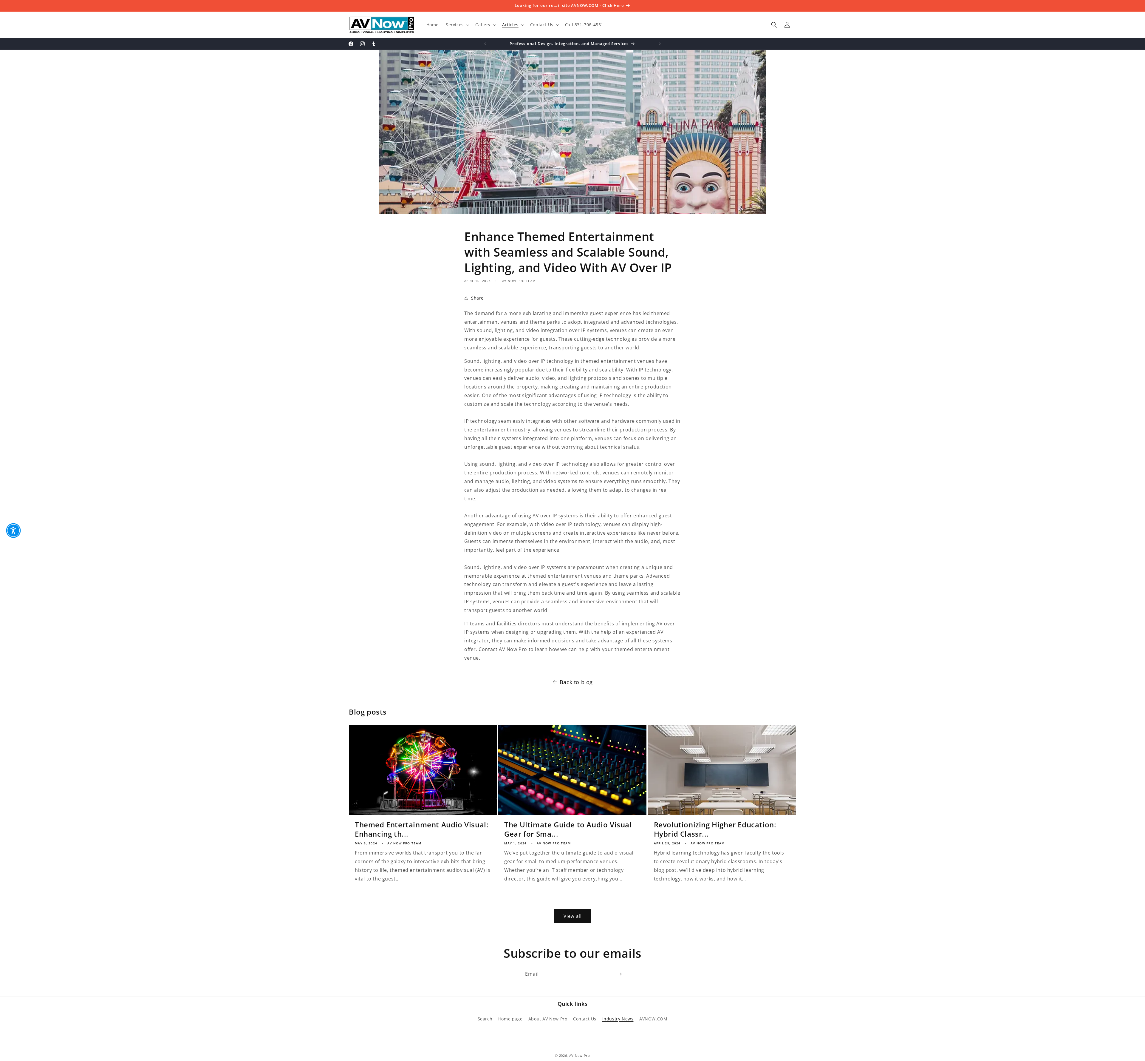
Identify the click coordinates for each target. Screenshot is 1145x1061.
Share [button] (477, 298)
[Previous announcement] (485, 44)
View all (573, 916)
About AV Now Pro (547, 1019)
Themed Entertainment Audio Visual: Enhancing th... (421, 829)
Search (485, 1019)
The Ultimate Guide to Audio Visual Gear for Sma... (568, 829)
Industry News (618, 1019)
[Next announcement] (659, 44)
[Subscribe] (619, 974)
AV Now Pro (579, 1055)
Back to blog (576, 682)
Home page (510, 1019)
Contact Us (584, 1019)
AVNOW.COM (653, 1019)
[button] (457, 24)
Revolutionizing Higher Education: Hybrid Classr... (715, 829)
